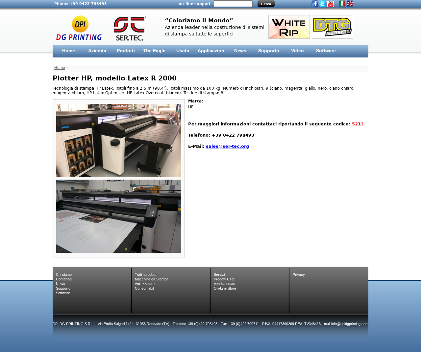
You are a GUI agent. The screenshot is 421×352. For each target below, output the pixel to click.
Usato (182, 50)
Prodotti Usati (224, 279)
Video (297, 50)
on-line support (194, 4)
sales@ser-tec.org (227, 146)
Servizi (219, 274)
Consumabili (144, 288)
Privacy (299, 274)
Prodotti (126, 50)
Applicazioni (212, 50)
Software (326, 50)
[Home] (104, 28)
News (240, 50)
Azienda (97, 50)
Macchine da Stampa (151, 279)
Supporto (268, 50)
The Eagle (154, 50)
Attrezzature (145, 284)
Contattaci (64, 279)
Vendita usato (224, 284)
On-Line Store (225, 288)
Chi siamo (64, 274)
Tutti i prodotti (145, 274)
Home (68, 50)
